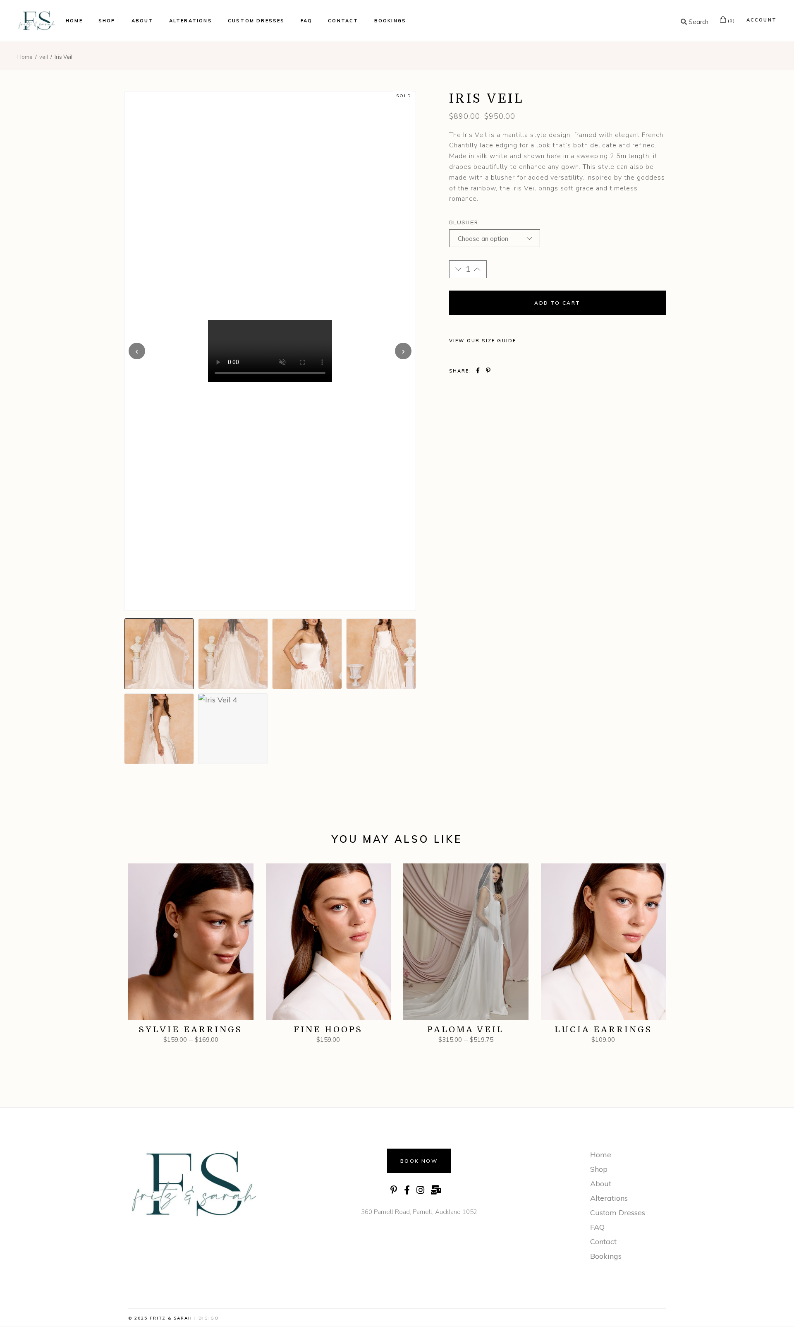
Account (761, 20)
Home (600, 1154)
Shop (598, 1169)
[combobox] (494, 238)
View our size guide (483, 341)
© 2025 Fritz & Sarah (160, 1318)
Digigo (208, 1318)
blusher (463, 223)
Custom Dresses (617, 1212)
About (600, 1183)
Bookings (606, 1256)
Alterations (609, 1198)
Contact (603, 1241)
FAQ (597, 1227)
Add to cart (557, 303)
